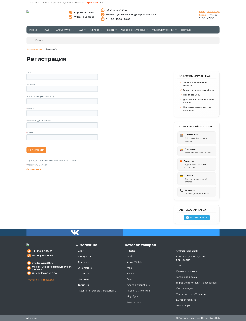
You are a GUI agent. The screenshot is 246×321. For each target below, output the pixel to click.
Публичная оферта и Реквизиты (97, 290)
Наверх (32, 318)
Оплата (45, 2)
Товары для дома (186, 277)
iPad (129, 256)
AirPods (131, 273)
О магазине (33, 2)
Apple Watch (134, 262)
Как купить (84, 256)
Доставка (68, 2)
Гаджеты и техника (138, 290)
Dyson (130, 279)
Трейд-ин (92, 2)
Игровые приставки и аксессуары (196, 282)
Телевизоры (183, 305)
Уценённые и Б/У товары (191, 294)
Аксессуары (134, 302)
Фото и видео (184, 288)
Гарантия (56, 2)
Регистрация (213, 11)
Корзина (203, 15)
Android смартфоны (138, 285)
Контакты (80, 2)
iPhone (131, 250)
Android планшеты (187, 250)
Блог (102, 2)
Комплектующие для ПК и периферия (192, 258)
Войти (202, 11)
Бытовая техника (186, 299)
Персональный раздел (40, 279)
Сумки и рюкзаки (186, 271)
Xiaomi (180, 265)
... (200, 30)
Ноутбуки (132, 296)
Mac (129, 268)
